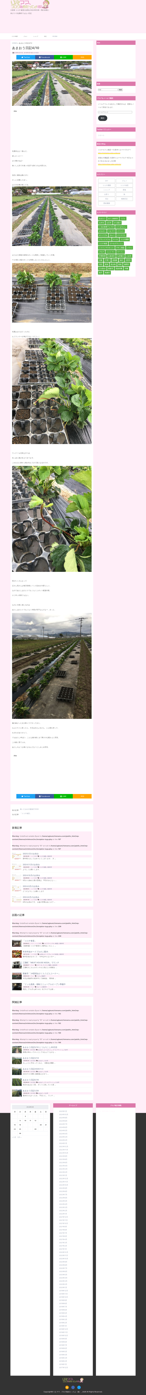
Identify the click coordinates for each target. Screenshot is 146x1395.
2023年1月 (63, 1175)
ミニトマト (111, 252)
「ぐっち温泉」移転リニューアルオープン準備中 (44, 984)
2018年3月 (63, 1358)
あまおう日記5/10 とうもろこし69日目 (40, 1047)
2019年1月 (63, 1326)
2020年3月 (63, 1281)
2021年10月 (63, 1223)
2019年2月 (63, 1323)
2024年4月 (63, 1134)
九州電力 (120, 256)
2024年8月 (63, 1121)
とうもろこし (48, 1049)
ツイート (101, 135)
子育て (107, 260)
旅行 (121, 260)
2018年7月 (63, 1345)
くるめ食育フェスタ (106, 227)
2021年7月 (63, 1233)
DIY (106, 181)
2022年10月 (63, 1185)
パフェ (129, 248)
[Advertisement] (94, 16)
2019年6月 (63, 1310)
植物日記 (124, 199)
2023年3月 (63, 1169)
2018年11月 (63, 1332)
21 (46, 1125)
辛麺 (126, 268)
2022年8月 (63, 1191)
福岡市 (126, 264)
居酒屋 (114, 260)
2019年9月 (63, 1300)
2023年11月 (63, 1150)
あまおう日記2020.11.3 (33, 1069)
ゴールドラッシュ (58, 1049)
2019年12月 (63, 1291)
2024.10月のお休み (31, 875)
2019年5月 (63, 1313)
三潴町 (49, 965)
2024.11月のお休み (31, 864)
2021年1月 (63, 1249)
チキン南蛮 (54, 943)
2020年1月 (63, 1287)
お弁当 (42, 954)
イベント (120, 231)
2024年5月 (63, 1130)
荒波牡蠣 (119, 268)
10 (25, 1120)
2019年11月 (63, 1294)
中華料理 (102, 256)
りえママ (111, 231)
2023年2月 (63, 1172)
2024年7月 (63, 1124)
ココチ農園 (107, 185)
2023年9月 (63, 1156)
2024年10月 (63, 1114)
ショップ (35, 36)
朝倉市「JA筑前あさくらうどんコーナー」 (41, 973)
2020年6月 (63, 1271)
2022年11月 (63, 1182)
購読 (102, 118)
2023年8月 (63, 1159)
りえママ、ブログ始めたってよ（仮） (28, 8)
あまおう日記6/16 (31, 1080)
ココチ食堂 (15, 36)
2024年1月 (63, 1143)
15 (14, 1125)
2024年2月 (63, 1140)
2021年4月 (63, 1239)
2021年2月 (63, 1246)
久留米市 (49, 856)
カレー (39, 987)
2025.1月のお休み (31, 854)
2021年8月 (63, 1230)
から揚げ (117, 223)
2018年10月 (63, 1335)
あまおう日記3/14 (31, 1058)
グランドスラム (105, 239)
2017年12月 (63, 1367)
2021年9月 (63, 1227)
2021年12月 (63, 1217)
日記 (45, 36)
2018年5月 (63, 1351)
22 (15, 1129)
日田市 (128, 260)
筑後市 (110, 268)
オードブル (47, 954)
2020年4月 (63, 1278)
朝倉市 (44, 976)
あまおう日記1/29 (31, 1091)
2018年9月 (63, 1339)
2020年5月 (63, 1275)
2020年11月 (63, 1255)
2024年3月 (63, 1137)
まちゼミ (102, 231)
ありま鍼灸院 (113, 218)
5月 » (19, 1137)
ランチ (45, 965)
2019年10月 (63, 1297)
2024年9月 (63, 1118)
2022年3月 (63, 1207)
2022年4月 (63, 1204)
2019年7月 (63, 1307)
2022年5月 (63, 1201)
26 (35, 1129)
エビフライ (47, 943)
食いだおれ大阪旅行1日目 (29, 809)
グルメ (25, 36)
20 (41, 1125)
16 (20, 1125)
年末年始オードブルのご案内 (35, 952)
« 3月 (14, 1137)
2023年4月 (63, 1166)
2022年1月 (63, 1214)
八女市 (66, 1049)
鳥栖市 (107, 273)
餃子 (100, 273)
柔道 (106, 264)
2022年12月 (63, 1179)
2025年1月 (63, 1111)
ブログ (101, 252)
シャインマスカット (106, 248)
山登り (106, 194)
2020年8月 (63, 1265)
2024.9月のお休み (31, 886)
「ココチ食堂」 (25, 813)
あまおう (40, 1049)
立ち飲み (102, 268)
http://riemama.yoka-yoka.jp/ (109, 153)
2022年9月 (63, 1188)
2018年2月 (63, 1361)
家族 (124, 190)
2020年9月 (63, 1262)
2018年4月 (63, 1355)
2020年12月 (63, 1252)
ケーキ (115, 239)
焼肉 (119, 264)
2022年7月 (63, 1195)
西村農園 (54, 36)
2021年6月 (63, 1236)
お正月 (109, 223)
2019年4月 (63, 1316)
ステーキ (39, 965)
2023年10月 (63, 1153)
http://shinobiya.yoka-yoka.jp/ (109, 164)
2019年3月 (63, 1319)
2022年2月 (63, 1211)
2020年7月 (63, 1268)
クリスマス (121, 235)
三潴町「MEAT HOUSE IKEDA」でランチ (41, 962)
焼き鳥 (113, 264)
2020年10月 (63, 1259)
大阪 (100, 260)
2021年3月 (63, 1243)
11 (30, 1120)
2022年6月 (63, 1198)
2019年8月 (63, 1303)
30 (20, 1133)
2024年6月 (63, 1127)
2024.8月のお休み (31, 897)
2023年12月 (63, 1146)
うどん (39, 976)
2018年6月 (63, 1348)
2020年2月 (63, 1284)
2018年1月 (63, 1364)
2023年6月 (63, 1163)
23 (20, 1129)
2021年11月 (63, 1220)
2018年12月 (63, 1329)
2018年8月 (63, 1342)
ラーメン (120, 252)
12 (35, 1120)
